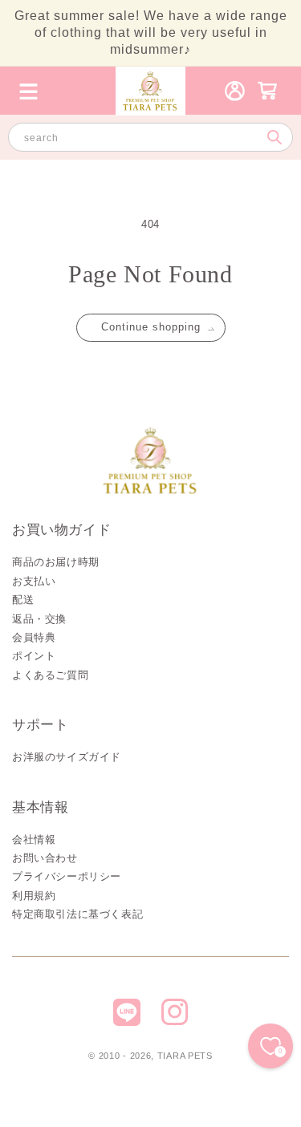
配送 (23, 600)
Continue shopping (151, 327)
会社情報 (33, 839)
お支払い (33, 581)
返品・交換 (39, 619)
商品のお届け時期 (56, 562)
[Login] (235, 91)
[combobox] (150, 137)
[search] (274, 137)
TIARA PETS (185, 1055)
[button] (28, 90)
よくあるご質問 (50, 675)
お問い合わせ (45, 858)
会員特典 (33, 637)
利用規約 (33, 896)
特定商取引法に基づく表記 (77, 914)
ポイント (33, 656)
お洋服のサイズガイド (66, 757)
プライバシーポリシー (66, 876)
